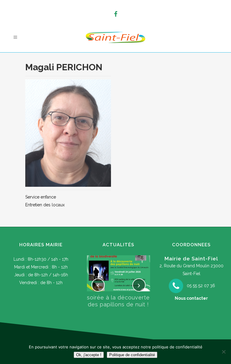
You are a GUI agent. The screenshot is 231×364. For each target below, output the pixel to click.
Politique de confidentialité (132, 355)
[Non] (223, 352)
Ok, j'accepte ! (88, 355)
